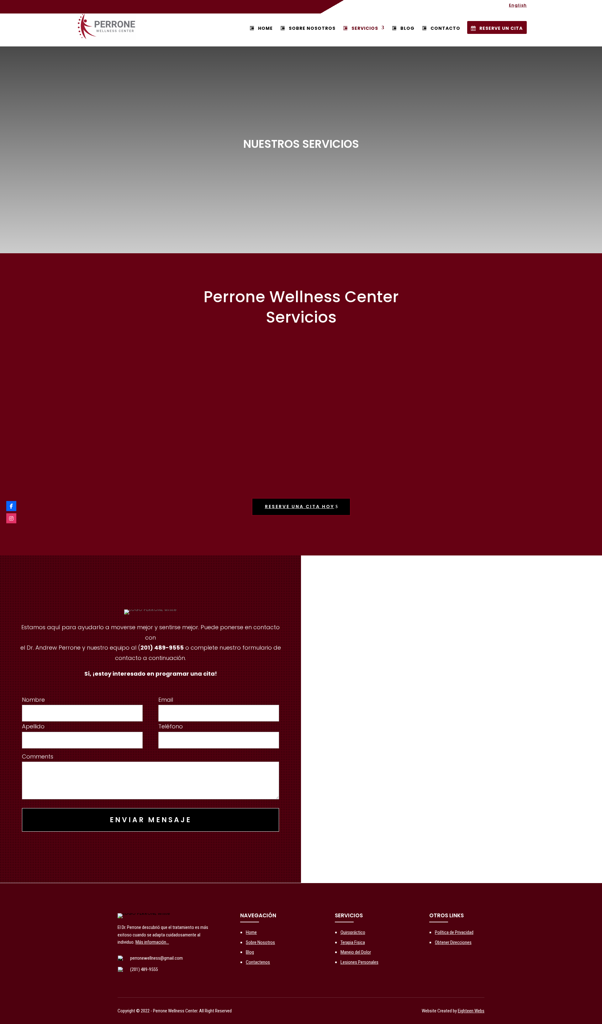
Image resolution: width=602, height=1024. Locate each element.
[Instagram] (11, 518)
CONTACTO (445, 28)
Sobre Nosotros (312, 28)
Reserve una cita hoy (299, 506)
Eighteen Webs (471, 1011)
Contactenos (258, 962)
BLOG (407, 28)
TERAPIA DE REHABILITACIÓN (456, 472)
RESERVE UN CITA (501, 28)
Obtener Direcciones (453, 942)
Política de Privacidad (454, 932)
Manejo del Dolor (356, 952)
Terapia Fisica (353, 942)
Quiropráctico (353, 932)
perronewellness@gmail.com (156, 958)
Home (265, 28)
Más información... (152, 942)
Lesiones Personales (359, 962)
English (518, 5)
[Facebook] (11, 506)
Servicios (364, 28)
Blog (250, 952)
